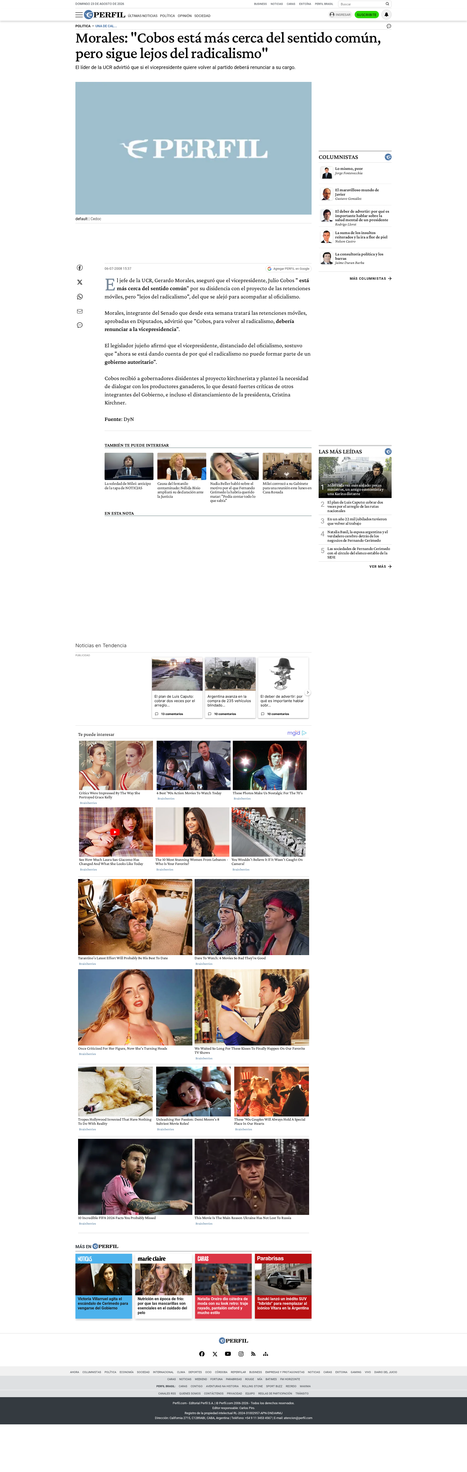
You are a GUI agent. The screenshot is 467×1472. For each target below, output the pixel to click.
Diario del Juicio (385, 1372)
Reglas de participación (275, 1393)
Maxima (305, 1386)
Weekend (201, 1379)
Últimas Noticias (142, 16)
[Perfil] (105, 1246)
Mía (259, 1379)
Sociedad (202, 16)
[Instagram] (241, 1354)
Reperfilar (238, 1372)
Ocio (208, 1372)
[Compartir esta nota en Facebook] (79, 267)
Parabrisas (234, 1379)
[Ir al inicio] (104, 14)
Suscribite (367, 15)
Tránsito (302, 1393)
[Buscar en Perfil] (387, 4)
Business (260, 4)
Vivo (368, 1372)
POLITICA (82, 26)
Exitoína (305, 4)
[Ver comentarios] (388, 27)
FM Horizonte (290, 1379)
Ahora (74, 1372)
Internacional (163, 1372)
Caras (291, 4)
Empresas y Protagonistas (285, 1372)
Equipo (250, 1393)
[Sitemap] (265, 1354)
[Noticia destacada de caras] (223, 1259)
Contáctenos (214, 1393)
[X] (214, 1354)
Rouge (249, 1379)
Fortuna (216, 1379)
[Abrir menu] (79, 15)
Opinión (185, 16)
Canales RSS (167, 1393)
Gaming (356, 1372)
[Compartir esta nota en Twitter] (79, 282)
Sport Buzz (274, 1386)
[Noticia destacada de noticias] (103, 1259)
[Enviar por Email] (79, 311)
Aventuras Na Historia (222, 1386)
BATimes (271, 1379)
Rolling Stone (252, 1386)
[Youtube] (228, 1354)
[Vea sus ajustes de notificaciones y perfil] (386, 14)
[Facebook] (202, 1354)
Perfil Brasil (324, 4)
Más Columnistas (368, 278)
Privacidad (234, 1393)
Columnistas (338, 157)
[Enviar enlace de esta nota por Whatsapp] (79, 296)
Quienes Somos (190, 1393)
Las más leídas (340, 451)
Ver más (377, 566)
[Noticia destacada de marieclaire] (163, 1259)
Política (167, 16)
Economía (127, 1372)
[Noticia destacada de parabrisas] (283, 1259)
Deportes (195, 1372)
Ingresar (343, 15)
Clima (181, 1372)
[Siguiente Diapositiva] (308, 692)
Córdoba (221, 1372)
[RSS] (253, 1354)
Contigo (197, 1386)
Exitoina (341, 1372)
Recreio (291, 1386)
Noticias (277, 4)
